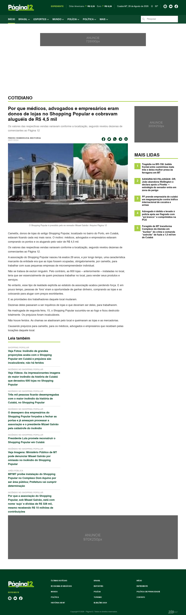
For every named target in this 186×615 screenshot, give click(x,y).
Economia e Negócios (61, 586)
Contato (141, 597)
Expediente (142, 586)
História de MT (58, 603)
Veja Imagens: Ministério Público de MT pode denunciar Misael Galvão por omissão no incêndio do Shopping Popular (32, 457)
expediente (57, 6)
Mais (103, 19)
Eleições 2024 (100, 603)
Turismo (98, 597)
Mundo (57, 19)
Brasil (23, 19)
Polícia (72, 19)
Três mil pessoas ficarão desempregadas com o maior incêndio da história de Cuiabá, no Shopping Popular (33, 397)
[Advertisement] (93, 73)
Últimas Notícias (59, 581)
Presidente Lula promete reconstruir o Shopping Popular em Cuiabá (31, 439)
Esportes (40, 19)
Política (88, 19)
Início (11, 19)
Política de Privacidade (148, 592)
